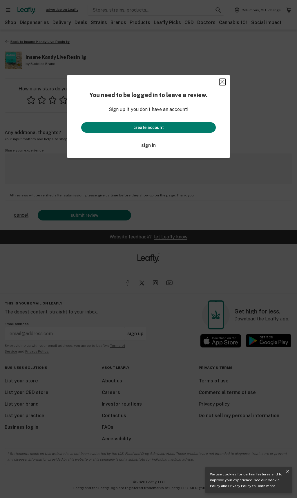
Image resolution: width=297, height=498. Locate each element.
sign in (148, 145)
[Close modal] (222, 82)
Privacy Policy (239, 486)
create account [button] (148, 127)
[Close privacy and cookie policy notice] (287, 471)
